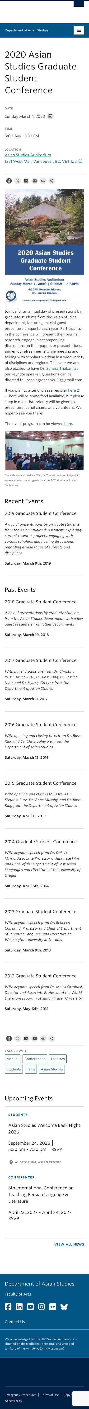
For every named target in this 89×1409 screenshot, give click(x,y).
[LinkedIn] (26, 181)
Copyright (70, 1395)
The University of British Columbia (33, 10)
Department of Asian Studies (26, 30)
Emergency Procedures (20, 1395)
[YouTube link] (32, 1308)
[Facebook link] (10, 1308)
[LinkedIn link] (21, 1308)
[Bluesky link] (66, 1308)
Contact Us (15, 1322)
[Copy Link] (43, 181)
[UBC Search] (79, 6)
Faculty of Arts (18, 1294)
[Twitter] (17, 181)
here (72, 390)
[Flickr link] (54, 1308)
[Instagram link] (43, 1308)
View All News (69, 1244)
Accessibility (13, 1401)
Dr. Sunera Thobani (56, 368)
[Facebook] (9, 181)
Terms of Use (50, 1395)
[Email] (34, 181)
